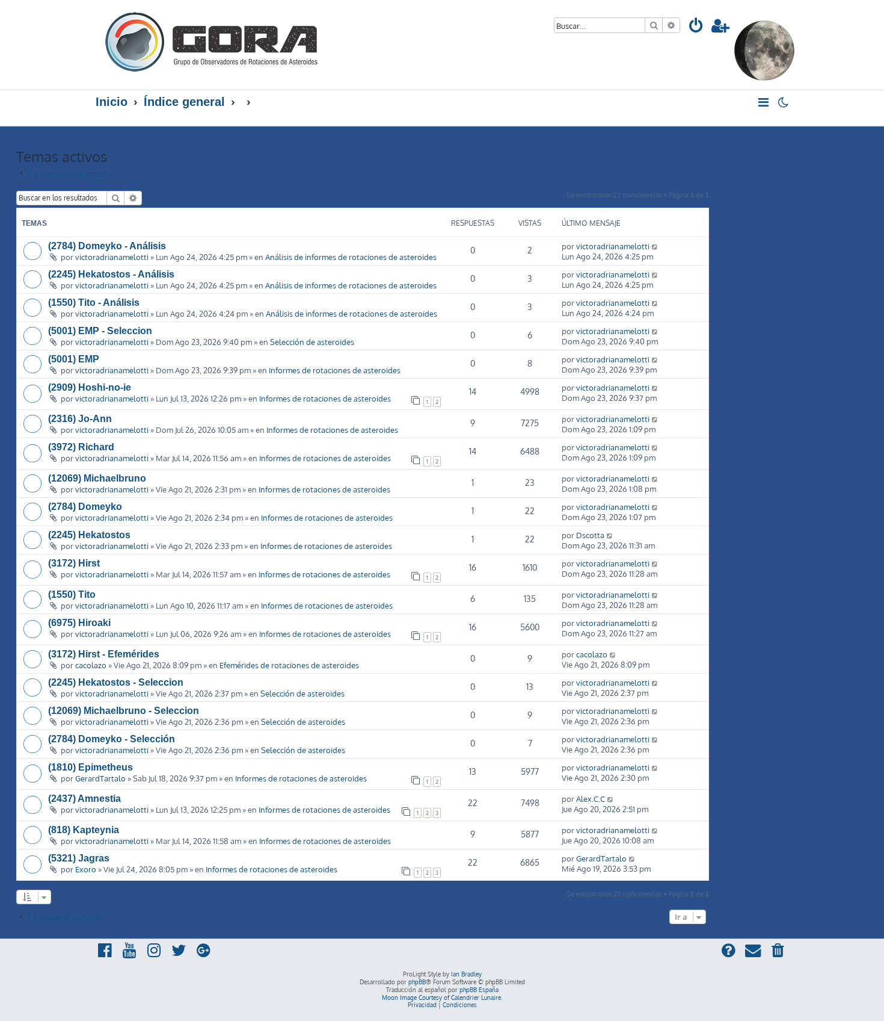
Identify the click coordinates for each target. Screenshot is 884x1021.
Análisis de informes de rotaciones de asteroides (351, 257)
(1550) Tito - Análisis (94, 302)
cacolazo (90, 665)
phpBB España (479, 989)
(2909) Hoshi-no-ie (89, 387)
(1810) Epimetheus (90, 767)
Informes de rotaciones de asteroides (335, 370)
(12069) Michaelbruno (97, 478)
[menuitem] (696, 27)
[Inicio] (212, 40)
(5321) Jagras (78, 858)
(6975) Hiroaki (79, 623)
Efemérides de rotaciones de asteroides (289, 665)
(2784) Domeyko (85, 506)
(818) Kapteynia (83, 830)
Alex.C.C (590, 798)
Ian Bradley (466, 974)
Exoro (85, 869)
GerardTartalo (100, 778)
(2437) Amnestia (84, 798)
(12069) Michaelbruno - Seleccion (123, 711)
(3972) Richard (81, 447)
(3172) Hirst (74, 563)
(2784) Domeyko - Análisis (107, 246)
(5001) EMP (73, 359)
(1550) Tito (72, 594)
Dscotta (590, 535)
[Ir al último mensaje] (655, 246)
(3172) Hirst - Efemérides (103, 654)
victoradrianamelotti (112, 257)
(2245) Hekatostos (89, 535)
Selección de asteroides (312, 342)
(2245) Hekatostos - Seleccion (115, 682)
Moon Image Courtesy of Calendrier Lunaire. (442, 997)
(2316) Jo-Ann (80, 419)
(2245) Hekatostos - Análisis (111, 274)
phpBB (417, 981)
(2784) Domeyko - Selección (111, 739)
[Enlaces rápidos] (764, 102)
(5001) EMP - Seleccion (100, 331)
